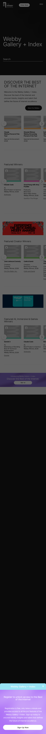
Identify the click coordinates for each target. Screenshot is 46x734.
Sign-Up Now (23, 727)
